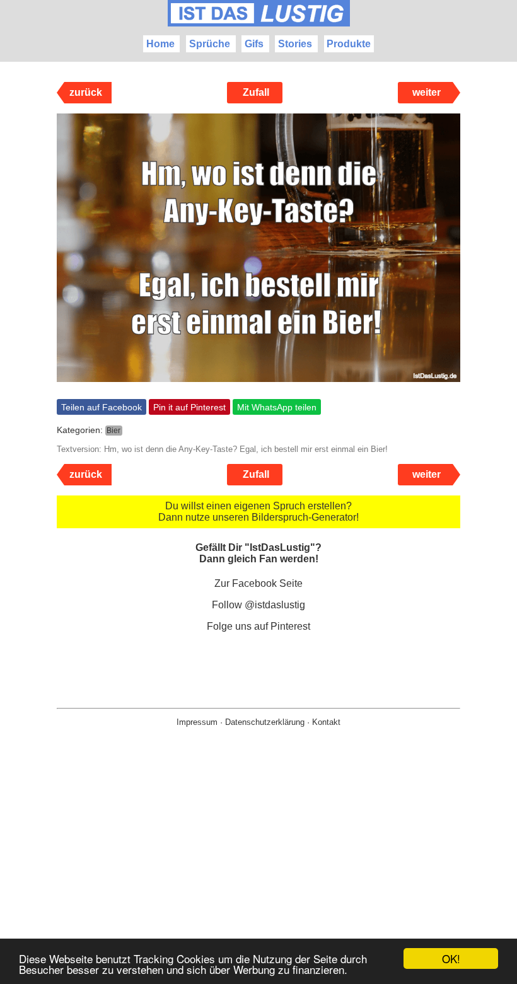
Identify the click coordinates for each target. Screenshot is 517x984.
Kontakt (326, 722)
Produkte (349, 43)
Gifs (254, 43)
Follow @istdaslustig (258, 604)
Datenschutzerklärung (265, 722)
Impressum (197, 722)
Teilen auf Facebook (101, 407)
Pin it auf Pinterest (189, 407)
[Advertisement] (258, 875)
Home (160, 43)
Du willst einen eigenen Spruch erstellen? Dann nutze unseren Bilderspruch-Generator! (258, 512)
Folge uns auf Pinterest (258, 626)
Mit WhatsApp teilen (277, 407)
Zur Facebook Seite (258, 583)
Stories (295, 43)
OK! (451, 958)
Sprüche (209, 43)
